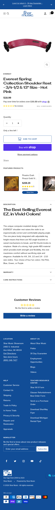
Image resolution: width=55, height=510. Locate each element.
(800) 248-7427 (10, 360)
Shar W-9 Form (37, 387)
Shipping (7, 395)
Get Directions (9, 353)
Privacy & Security (11, 415)
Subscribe (42, 449)
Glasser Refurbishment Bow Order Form (40, 394)
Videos (33, 372)
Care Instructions (12, 280)
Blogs (32, 367)
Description (9, 204)
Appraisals (8, 429)
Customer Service (11, 385)
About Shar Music (38, 343)
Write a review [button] (27, 315)
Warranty (8, 272)
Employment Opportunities (36, 360)
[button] (8, 13)
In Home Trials (9, 410)
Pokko (33, 348)
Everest (7, 74)
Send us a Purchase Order (39, 402)
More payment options (27, 154)
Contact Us (8, 390)
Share (6, 160)
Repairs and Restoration (8, 422)
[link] (27, 13)
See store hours (10, 357)
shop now (30, 192)
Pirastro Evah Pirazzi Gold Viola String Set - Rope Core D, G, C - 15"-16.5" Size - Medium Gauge (30, 177)
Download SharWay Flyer (39, 411)
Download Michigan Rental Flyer (39, 419)
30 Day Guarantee (38, 353)
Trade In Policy (10, 405)
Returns (6, 400)
